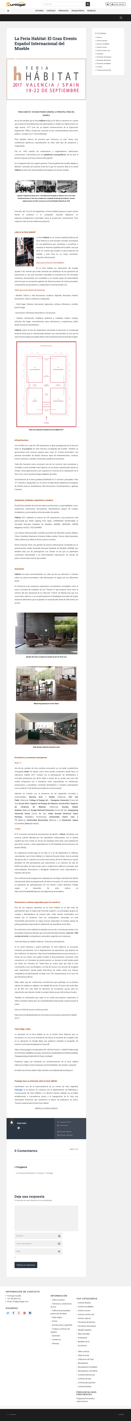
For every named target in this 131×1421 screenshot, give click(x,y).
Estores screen (84, 1310)
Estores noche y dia (103, 50)
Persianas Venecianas (87, 1326)
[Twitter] (8, 1313)
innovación (64, 1125)
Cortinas (51, 11)
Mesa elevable (84, 1334)
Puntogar (13, 1414)
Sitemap (55, 1343)
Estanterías (82, 1338)
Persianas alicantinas (104, 60)
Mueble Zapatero (85, 1330)
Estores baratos (102, 41)
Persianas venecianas (104, 57)
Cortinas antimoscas (86, 1375)
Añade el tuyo (74, 1149)
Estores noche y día (86, 1314)
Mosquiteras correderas (88, 1371)
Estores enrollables (103, 44)
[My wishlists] (107, 4)
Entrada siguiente (66, 1135)
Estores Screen (102, 47)
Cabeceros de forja (86, 1359)
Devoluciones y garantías (62, 1325)
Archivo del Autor (18, 1128)
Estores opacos (84, 1318)
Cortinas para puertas (104, 70)
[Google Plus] (19, 1313)
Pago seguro (57, 1317)
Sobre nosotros (58, 1300)
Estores (39, 11)
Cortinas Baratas (84, 1386)
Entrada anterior (66, 1132)
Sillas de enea (83, 1355)
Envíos (55, 1321)
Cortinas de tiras (84, 1379)
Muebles (91, 11)
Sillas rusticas (83, 1351)
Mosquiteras (78, 11)
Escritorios (82, 1345)
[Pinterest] (24, 1313)
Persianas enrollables (104, 63)
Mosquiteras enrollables (88, 1367)
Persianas (63, 11)
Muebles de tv (83, 1342)
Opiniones (56, 1336)
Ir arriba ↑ (121, 1414)
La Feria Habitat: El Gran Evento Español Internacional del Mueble (46, 43)
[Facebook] (13, 1313)
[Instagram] (30, 1313)
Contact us (56, 1339)
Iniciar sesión (118, 4)
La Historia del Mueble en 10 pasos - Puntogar (34, 1173)
